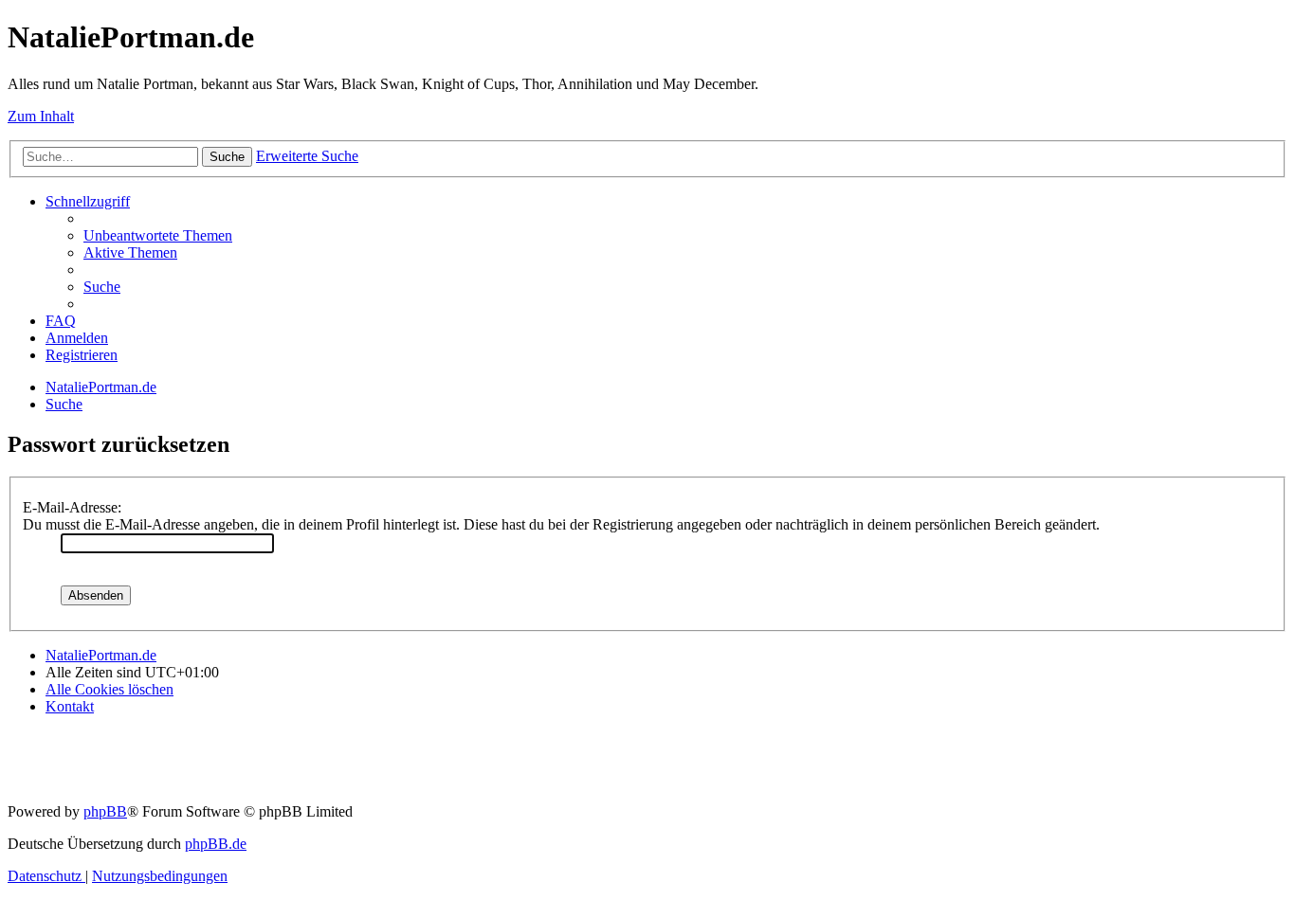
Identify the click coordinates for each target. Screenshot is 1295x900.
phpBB (105, 811)
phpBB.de (215, 844)
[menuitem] (157, 235)
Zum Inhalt (41, 116)
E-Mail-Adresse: (72, 507)
